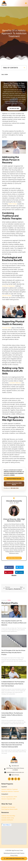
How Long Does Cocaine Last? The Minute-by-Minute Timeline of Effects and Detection (13, 623)
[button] (26, 3)
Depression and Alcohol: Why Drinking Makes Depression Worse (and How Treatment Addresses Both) (12, 745)
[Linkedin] (18, 779)
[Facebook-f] (9, 779)
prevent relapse (6, 295)
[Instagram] (15, 779)
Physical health (6, 328)
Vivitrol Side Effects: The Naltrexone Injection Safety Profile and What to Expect (12, 715)
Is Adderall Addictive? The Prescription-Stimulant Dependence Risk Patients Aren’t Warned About (13, 684)
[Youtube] (12, 779)
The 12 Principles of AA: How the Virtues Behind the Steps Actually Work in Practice (13, 652)
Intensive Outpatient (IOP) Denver (14, 483)
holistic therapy (12, 204)
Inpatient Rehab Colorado (14, 478)
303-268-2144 (14, 488)
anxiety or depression (8, 286)
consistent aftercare (15, 383)
